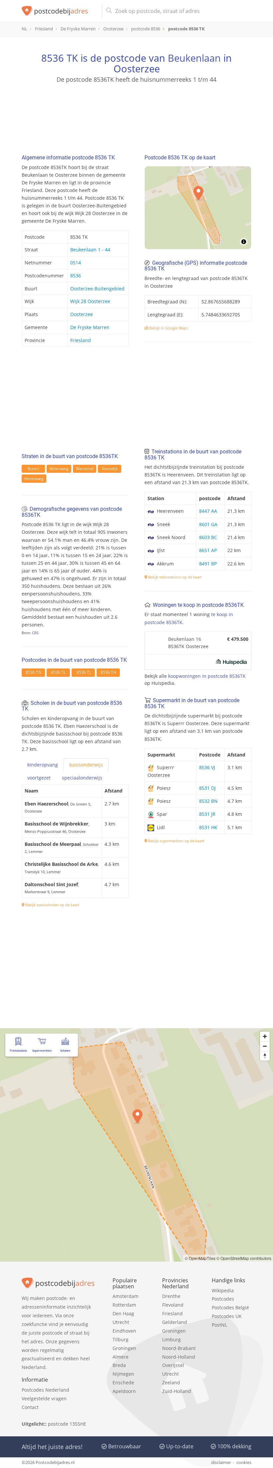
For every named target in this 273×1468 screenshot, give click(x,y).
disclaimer (221, 1462)
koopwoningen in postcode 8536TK (207, 676)
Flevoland (172, 1305)
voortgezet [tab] (39, 778)
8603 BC (208, 537)
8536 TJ (83, 672)
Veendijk (110, 468)
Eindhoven (124, 1331)
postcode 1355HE (67, 1424)
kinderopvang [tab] (42, 765)
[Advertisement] (136, 115)
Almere (121, 1357)
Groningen (124, 1348)
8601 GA (208, 524)
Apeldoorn (124, 1391)
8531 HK (208, 827)
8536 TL (58, 672)
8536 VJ (207, 767)
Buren (33, 468)
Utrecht (121, 1322)
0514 (75, 262)
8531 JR (207, 814)
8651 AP (208, 550)
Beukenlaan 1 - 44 (90, 249)
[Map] (198, 207)
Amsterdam (125, 1296)
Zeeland (171, 1382)
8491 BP (208, 563)
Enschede (123, 1382)
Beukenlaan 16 (184, 639)
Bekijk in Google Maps (168, 327)
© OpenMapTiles (200, 1258)
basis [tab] (86, 765)
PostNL (219, 1325)
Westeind (84, 468)
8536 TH (108, 672)
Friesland (80, 340)
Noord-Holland (178, 1357)
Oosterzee (81, 314)
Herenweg (34, 478)
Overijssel (173, 1365)
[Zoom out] (265, 1046)
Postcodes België (230, 1307)
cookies (243, 1462)
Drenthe (171, 1296)
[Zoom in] (265, 1036)
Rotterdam (124, 1305)
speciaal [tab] (82, 778)
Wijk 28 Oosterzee (90, 301)
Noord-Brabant (179, 1348)
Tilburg (121, 1339)
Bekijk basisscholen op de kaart (51, 904)
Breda (119, 1365)
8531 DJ (207, 788)
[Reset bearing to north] (265, 1056)
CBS (35, 632)
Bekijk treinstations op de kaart (174, 576)
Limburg (171, 1339)
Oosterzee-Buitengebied (97, 288)
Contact (30, 1407)
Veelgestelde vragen (44, 1398)
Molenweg (59, 468)
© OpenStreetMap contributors (243, 1258)
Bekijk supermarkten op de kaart (175, 840)
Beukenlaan (194, 57)
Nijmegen (123, 1374)
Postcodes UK (227, 1316)
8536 (75, 275)
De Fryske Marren (90, 327)
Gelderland (174, 1322)
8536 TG (33, 672)
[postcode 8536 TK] (59, 11)
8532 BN (208, 801)
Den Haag (123, 1313)
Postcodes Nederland (45, 1390)
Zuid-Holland (176, 1391)
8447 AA (208, 511)
